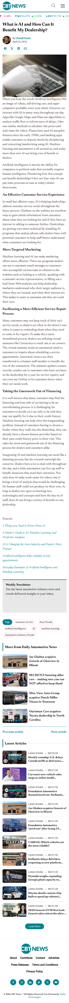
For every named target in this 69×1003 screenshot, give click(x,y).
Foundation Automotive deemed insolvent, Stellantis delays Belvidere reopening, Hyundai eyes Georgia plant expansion (45, 793)
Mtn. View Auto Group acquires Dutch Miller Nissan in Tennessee (44, 697)
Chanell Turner (23, 38)
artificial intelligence (15, 629)
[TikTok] (39, 982)
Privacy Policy (34, 971)
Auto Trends (46, 622)
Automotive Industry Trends (19, 635)
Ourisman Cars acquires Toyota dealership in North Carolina (46, 715)
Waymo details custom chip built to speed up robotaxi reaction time (44, 895)
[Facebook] (5, 48)
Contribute (26, 957)
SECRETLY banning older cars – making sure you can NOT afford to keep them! (46, 679)
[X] (12, 48)
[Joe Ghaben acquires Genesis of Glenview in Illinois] (15, 661)
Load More (34, 926)
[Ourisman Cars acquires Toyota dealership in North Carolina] (15, 716)
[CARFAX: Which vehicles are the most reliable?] (14, 842)
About (13, 957)
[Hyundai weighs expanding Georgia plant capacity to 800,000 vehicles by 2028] (14, 876)
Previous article (13, 732)
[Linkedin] (18, 48)
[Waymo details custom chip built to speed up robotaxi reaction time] (14, 893)
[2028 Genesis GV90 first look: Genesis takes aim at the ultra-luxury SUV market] (14, 910)
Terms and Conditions (45, 964)
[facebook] (13, 982)
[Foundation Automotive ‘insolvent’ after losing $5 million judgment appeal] (14, 825)
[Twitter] (47, 982)
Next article (58, 732)
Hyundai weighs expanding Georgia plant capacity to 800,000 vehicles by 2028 (45, 878)
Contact (40, 957)
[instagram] (22, 982)
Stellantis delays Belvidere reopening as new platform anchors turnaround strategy (45, 861)
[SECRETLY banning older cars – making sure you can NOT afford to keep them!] (15, 680)
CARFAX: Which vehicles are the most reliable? (46, 844)
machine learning (50, 629)
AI (33, 629)
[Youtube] (56, 982)
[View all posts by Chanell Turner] (8, 40)
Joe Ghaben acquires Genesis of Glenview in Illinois (44, 661)
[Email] (25, 48)
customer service (24, 622)
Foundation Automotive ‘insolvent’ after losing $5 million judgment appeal (43, 827)
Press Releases (20, 964)
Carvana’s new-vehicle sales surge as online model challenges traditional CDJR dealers (45, 776)
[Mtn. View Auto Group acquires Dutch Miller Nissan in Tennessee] (15, 698)
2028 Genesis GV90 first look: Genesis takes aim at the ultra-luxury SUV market (46, 912)
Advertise (53, 957)
